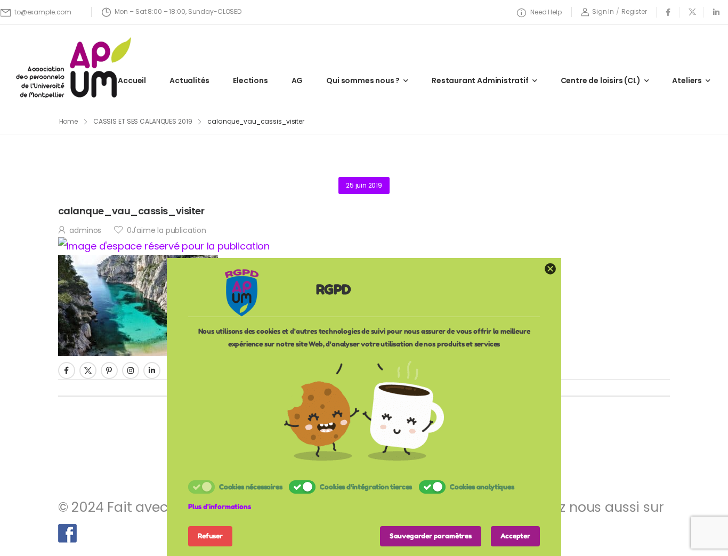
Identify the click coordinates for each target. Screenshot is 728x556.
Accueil (132, 80)
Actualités (189, 80)
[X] (87, 370)
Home (68, 121)
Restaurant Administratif (480, 80)
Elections (250, 80)
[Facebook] (66, 370)
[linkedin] (716, 12)
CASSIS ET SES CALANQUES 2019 (142, 121)
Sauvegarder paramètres (431, 535)
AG (297, 80)
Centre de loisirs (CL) (601, 80)
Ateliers (687, 80)
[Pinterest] (109, 370)
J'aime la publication (166, 230)
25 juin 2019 (364, 185)
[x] (692, 12)
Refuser (210, 535)
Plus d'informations (219, 506)
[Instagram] (130, 370)
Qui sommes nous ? (363, 80)
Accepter (515, 535)
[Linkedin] (151, 370)
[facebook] (668, 12)
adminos (85, 230)
